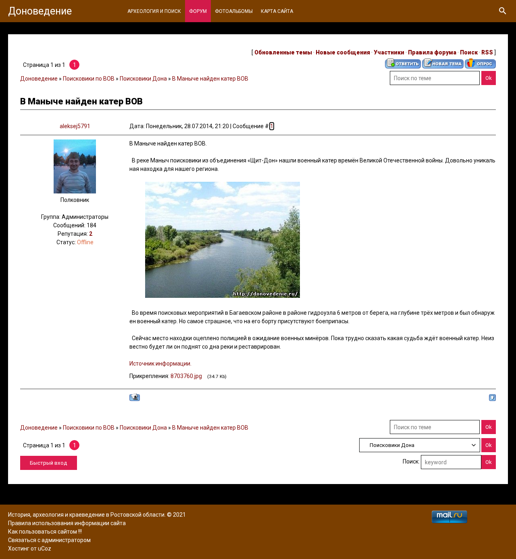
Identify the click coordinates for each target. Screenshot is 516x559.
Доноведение (40, 11)
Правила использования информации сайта (67, 523)
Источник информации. (160, 363)
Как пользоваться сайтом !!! (45, 531)
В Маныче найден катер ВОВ (210, 78)
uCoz (44, 548)
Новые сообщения (343, 52)
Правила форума (432, 52)
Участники (389, 52)
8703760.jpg (186, 376)
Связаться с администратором (49, 540)
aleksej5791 (75, 126)
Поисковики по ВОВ (88, 78)
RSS (487, 52)
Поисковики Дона (143, 78)
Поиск (469, 52)
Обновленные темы (283, 52)
